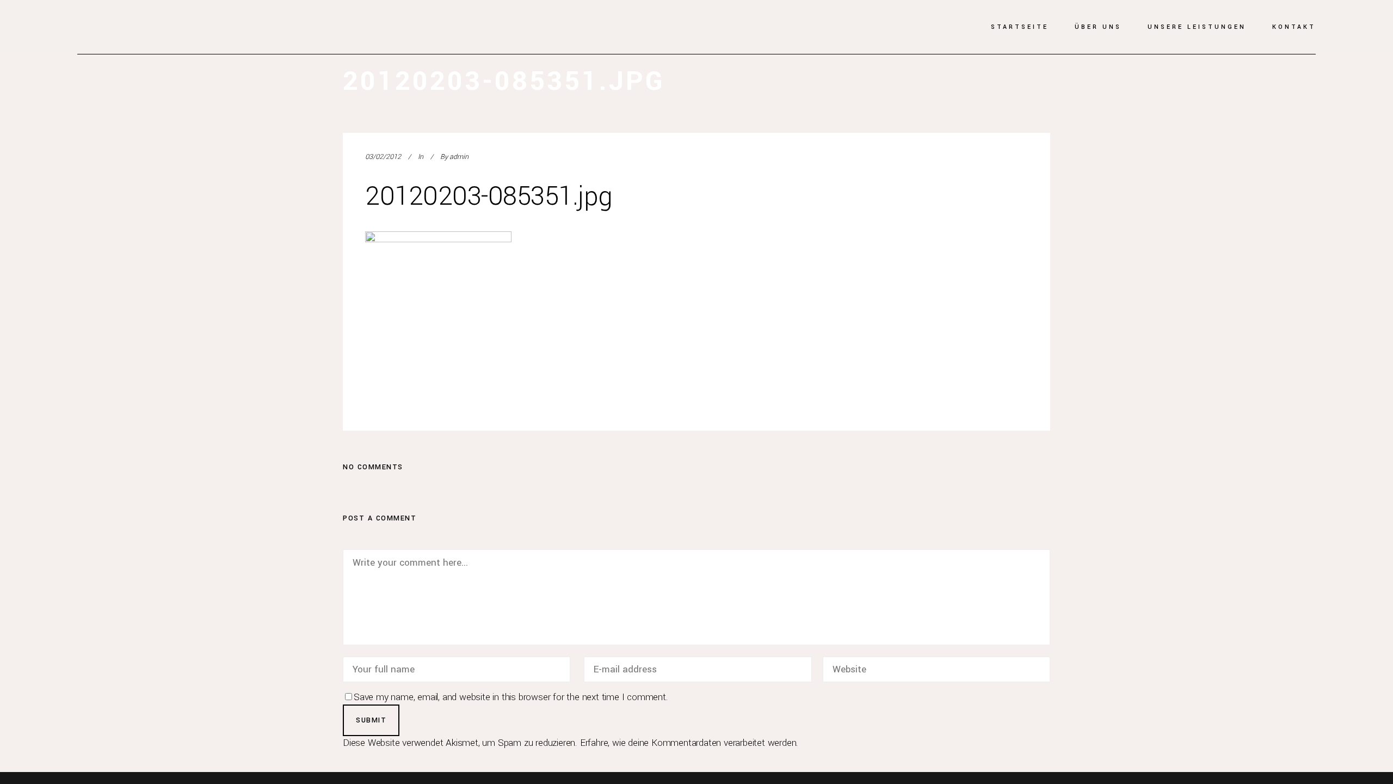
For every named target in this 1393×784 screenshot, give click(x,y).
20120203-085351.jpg (489, 196)
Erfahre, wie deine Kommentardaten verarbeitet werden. (689, 743)
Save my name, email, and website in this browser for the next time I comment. (511, 697)
